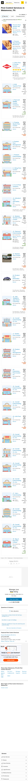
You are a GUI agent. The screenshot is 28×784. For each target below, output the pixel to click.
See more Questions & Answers (14, 628)
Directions (19, 31)
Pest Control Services (17, 30)
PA (5, 558)
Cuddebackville (10, 673)
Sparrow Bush (3, 674)
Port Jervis (9, 671)
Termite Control (4, 687)
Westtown (24, 671)
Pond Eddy (2, 676)
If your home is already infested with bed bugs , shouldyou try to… (12, 615)
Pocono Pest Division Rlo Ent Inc (17, 26)
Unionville (24, 673)
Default (23, 14)
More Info (15, 32)
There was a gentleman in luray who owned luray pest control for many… (13, 624)
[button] (26, 2)
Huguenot (18, 673)
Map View (6, 16)
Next (19, 563)
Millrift (8, 675)
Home (2, 558)
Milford (2, 671)
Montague (18, 671)
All (12, 16)
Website (14, 31)
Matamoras (10, 558)
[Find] (22, 2)
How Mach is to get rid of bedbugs (9, 620)
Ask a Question (15, 611)
